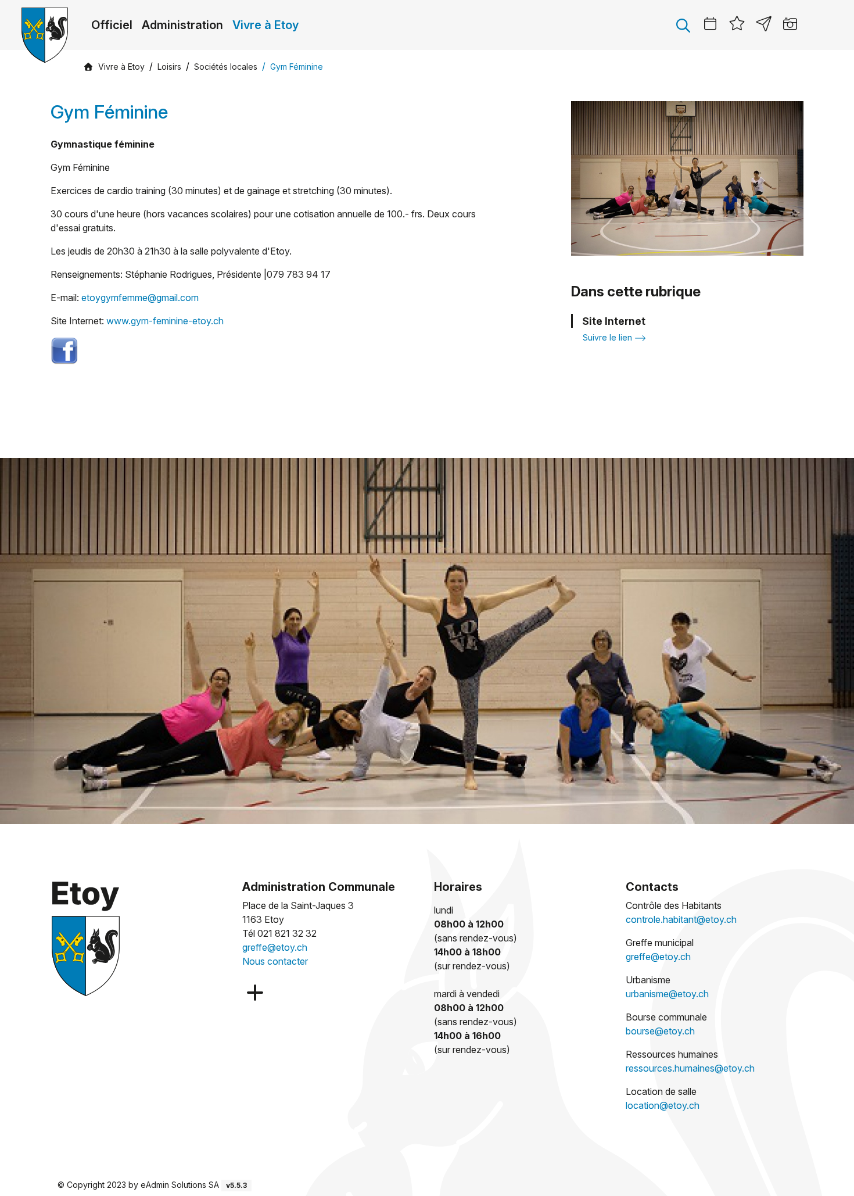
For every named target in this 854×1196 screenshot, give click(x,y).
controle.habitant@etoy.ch (681, 919)
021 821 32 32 (287, 933)
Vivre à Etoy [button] (265, 25)
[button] (683, 25)
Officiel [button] (111, 25)
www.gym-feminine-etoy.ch (165, 321)
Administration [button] (182, 25)
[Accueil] (88, 66)
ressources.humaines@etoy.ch (690, 1068)
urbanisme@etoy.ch (667, 994)
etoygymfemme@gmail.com (140, 297)
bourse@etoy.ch (660, 1031)
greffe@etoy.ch (274, 947)
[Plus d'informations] (253, 993)
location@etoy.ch (662, 1105)
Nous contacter (275, 961)
